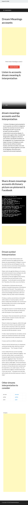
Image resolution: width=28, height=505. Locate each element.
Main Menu (8, 10)
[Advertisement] (14, 41)
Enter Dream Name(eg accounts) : (14, 61)
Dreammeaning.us (15, 502)
